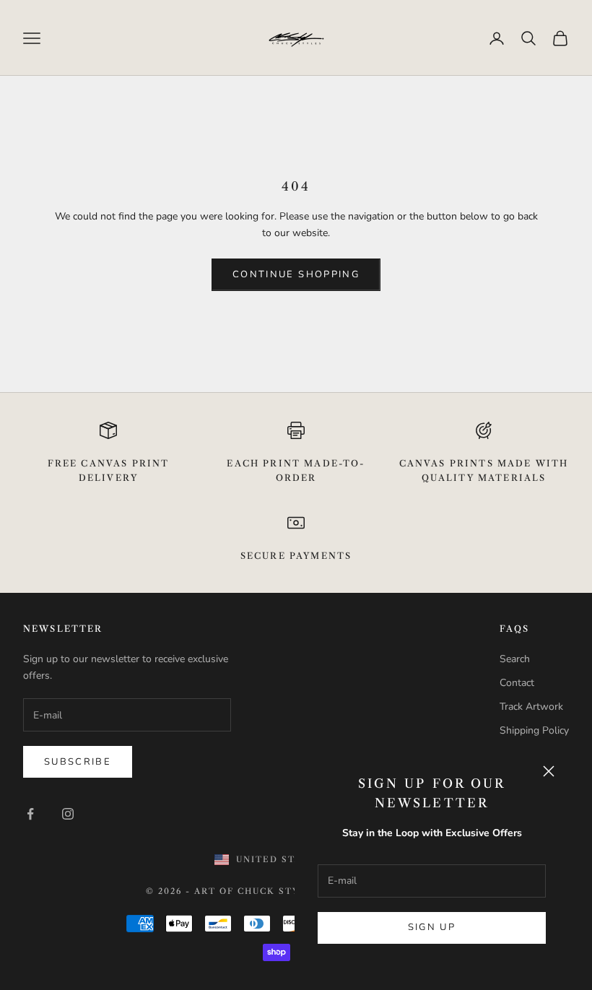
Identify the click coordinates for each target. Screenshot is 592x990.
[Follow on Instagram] (68, 814)
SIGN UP (432, 927)
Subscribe (77, 761)
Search (515, 659)
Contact (517, 683)
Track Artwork (531, 706)
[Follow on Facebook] (30, 814)
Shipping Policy (534, 730)
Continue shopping (296, 274)
